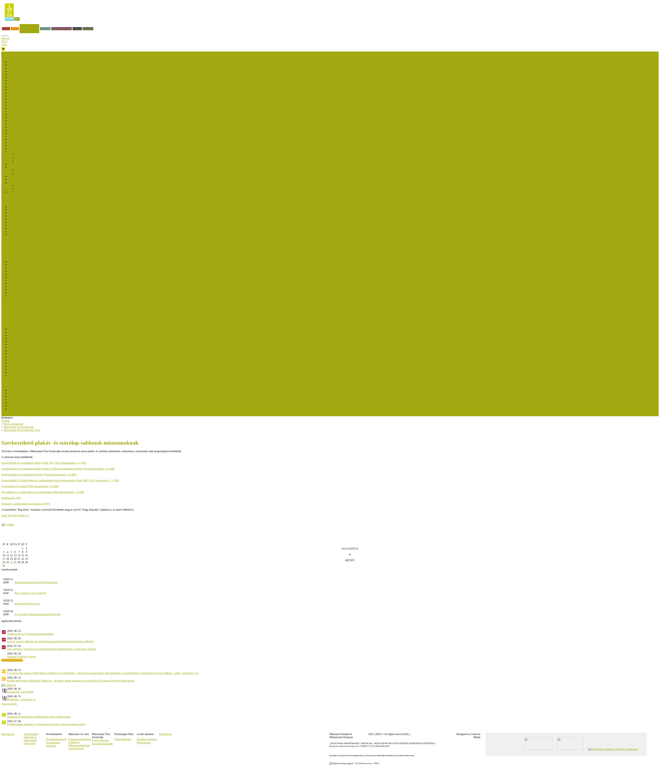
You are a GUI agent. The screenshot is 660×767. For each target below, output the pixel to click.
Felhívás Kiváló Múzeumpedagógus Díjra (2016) (35, 228)
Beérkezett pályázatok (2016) (24, 133)
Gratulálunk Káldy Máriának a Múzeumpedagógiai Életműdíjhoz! (44, 353)
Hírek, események (29, 25)
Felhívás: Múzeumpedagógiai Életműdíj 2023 (33, 338)
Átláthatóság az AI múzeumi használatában (30, 633)
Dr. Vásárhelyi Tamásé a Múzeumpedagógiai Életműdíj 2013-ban (43, 366)
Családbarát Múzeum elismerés (18, 243)
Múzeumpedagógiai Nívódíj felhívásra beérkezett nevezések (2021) (44, 92)
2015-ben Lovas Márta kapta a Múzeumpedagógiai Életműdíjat (42, 359)
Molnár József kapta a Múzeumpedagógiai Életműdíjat (37, 329)
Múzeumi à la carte (61, 28)
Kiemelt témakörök (102, 743)
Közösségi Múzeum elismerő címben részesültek (34, 390)
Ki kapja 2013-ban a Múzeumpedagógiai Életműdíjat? (37, 369)
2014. (11, 292)
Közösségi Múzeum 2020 (22, 402)
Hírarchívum (143, 742)
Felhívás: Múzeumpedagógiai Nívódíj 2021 (31, 96)
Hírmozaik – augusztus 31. (21, 699)
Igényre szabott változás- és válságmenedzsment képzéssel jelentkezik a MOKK (50, 641)
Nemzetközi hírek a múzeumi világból (22, 320)
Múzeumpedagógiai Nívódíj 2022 (26, 86)
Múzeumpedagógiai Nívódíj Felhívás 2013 (31, 176)
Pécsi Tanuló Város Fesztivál (30, 593)
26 (11, 562)
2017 (11, 289)
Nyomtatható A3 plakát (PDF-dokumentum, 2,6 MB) (30, 486)
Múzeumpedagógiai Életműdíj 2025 (27, 332)
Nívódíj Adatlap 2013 (20, 179)
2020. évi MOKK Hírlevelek (24, 280)
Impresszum (7, 734)
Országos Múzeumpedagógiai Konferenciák (25, 313)
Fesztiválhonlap (122, 739)
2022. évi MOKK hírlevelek (23, 274)
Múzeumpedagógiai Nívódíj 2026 (26, 61)
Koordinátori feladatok (53, 744)
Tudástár (77, 28)
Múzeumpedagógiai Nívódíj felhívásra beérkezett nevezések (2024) (44, 71)
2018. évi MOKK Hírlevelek (24, 286)
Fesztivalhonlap (100, 740)
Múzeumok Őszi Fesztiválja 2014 (22, 430)
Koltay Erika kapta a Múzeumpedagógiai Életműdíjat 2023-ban (42, 335)
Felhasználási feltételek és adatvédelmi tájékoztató (31, 739)
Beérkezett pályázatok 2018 (23, 120)
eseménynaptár (9, 569)
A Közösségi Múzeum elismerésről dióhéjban (32, 408)
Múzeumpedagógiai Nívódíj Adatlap (35, 160)
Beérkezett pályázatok (27, 154)
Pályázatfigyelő (9, 317)
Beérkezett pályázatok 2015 (23, 142)
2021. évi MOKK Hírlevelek (24, 277)
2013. (11, 295)
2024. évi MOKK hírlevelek (23, 267)
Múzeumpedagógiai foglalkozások (79, 747)
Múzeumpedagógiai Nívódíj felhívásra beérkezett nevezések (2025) (44, 65)
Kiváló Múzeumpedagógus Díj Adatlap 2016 (32, 231)
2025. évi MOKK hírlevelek (23, 264)
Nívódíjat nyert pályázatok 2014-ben (28, 148)
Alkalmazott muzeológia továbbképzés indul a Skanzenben (39, 716)
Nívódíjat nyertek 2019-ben (23, 108)
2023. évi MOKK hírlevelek (23, 270)
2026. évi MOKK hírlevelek (23, 261)
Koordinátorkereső (56, 739)
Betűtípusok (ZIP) (11, 497)
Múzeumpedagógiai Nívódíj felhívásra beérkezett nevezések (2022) (44, 83)
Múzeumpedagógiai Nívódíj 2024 (26, 74)
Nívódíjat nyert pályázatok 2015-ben (28, 139)
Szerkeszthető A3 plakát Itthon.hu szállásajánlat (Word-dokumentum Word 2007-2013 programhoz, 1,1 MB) (60, 480)
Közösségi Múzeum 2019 (22, 405)
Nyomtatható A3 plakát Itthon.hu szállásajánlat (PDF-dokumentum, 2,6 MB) (42, 492)
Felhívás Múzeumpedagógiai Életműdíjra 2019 (33, 350)
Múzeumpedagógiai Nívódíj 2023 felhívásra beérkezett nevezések (44, 77)
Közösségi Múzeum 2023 (22, 396)
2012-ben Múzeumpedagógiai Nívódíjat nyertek (41, 185)
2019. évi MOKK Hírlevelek (24, 283)
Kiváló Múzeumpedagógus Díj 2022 (28, 212)
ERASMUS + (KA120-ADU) (18, 304)
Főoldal (6, 28)
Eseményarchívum (147, 739)
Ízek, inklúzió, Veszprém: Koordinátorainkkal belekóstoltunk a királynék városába (51, 649)
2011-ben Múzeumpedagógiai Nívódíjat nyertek (41, 188)
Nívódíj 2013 (15, 167)
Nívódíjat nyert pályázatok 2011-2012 (28, 182)
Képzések (45, 28)
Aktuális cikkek (9, 252)
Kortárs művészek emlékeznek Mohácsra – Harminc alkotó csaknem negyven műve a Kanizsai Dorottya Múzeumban (71, 680)
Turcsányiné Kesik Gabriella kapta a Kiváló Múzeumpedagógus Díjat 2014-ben (51, 234)
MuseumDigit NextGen (27, 603)
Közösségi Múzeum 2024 (22, 393)
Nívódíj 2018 (15, 117)
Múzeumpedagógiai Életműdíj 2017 (27, 356)
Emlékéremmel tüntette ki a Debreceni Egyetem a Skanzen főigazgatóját (46, 724)
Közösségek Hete (10, 307)
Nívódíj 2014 (15, 151)
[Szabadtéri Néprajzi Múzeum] (12, 21)
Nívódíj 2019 (15, 114)
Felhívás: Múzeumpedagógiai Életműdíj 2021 (33, 344)
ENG (4, 44)
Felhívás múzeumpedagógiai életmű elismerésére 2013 (37, 375)
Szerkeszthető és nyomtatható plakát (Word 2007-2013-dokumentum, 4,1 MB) (43, 462)
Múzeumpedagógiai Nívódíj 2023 (26, 80)
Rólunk (15, 28)
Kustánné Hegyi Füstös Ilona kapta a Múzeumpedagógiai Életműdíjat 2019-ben (51, 347)
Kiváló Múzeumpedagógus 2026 (26, 206)
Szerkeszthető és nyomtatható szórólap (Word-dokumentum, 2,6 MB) (38, 474)
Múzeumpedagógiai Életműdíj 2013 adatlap (32, 372)
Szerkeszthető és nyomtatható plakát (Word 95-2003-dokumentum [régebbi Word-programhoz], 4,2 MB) (58, 468)
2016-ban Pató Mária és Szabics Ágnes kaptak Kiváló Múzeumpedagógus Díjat (51, 225)
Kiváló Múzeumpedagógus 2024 (26, 209)
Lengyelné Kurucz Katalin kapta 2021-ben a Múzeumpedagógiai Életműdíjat (50, 341)
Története (13, 191)
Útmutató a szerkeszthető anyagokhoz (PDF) (25, 503)
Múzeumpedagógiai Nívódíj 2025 (26, 68)
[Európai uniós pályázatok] (8, 524)
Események (7, 246)
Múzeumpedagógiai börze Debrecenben (36, 582)
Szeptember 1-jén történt (20, 691)
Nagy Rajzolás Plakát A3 (15, 515)
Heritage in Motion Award (21, 656)
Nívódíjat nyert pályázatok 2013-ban (28, 164)
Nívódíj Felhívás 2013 (27, 173)
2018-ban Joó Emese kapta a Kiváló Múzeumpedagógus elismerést (44, 219)
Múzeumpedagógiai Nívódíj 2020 (26, 105)
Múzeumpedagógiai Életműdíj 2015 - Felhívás (33, 363)
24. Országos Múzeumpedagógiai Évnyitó (37, 614)
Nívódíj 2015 (15, 145)
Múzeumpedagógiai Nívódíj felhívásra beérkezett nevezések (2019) (44, 111)
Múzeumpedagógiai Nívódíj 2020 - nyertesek (32, 99)
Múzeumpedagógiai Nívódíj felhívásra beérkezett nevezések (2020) (44, 102)
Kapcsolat (87, 28)
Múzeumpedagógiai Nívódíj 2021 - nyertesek (32, 89)
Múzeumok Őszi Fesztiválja (16, 53)
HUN (4, 41)
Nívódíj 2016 (15, 136)
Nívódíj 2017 (15, 123)
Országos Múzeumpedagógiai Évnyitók (22, 310)
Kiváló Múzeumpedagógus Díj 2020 (28, 215)
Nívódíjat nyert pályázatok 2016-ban (28, 130)
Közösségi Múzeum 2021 (22, 399)
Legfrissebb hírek (10, 249)
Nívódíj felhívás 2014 (27, 157)
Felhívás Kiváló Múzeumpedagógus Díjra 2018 (34, 222)
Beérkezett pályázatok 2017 (23, 126)
